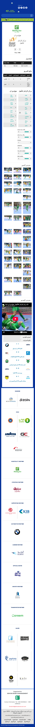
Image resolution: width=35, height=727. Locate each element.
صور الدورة (13, 721)
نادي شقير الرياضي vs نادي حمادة (17, 364)
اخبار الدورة (15, 719)
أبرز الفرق (7, 721)
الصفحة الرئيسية (7, 719)
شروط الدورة (27, 721)
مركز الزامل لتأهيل (28, 84)
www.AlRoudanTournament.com (12, 715)
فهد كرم (12, 99)
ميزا (11, 107)
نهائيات (29, 719)
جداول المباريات (22, 719)
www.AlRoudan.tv (25, 715)
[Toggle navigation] (31, 15)
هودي (26, 95)
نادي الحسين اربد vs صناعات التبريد (17, 381)
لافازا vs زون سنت (17, 373)
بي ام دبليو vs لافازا (17, 348)
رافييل (26, 125)
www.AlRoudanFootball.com (17, 717)
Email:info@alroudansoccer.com (17, 706)
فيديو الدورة (20, 721)
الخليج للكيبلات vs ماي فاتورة (17, 356)
